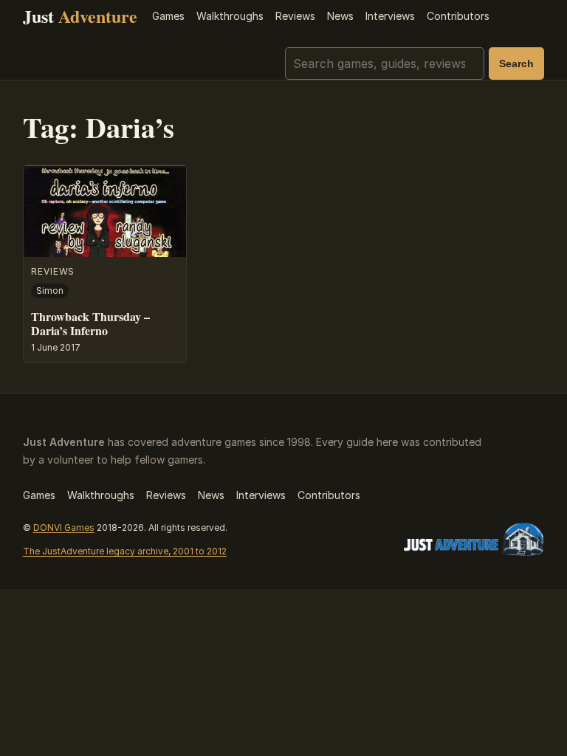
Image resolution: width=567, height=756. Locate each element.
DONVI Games (63, 527)
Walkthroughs (230, 16)
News (340, 16)
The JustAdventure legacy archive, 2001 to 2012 (125, 551)
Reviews (295, 16)
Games (168, 16)
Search (516, 63)
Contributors (458, 16)
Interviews (390, 16)
